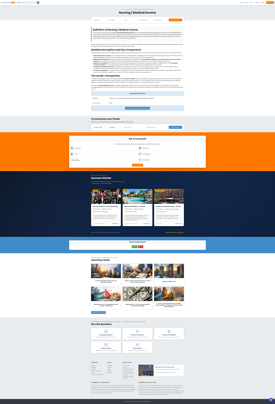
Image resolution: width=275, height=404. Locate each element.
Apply (269, 2)
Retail (140, 389)
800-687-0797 (175, 369)
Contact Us (158, 369)
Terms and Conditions (97, 374)
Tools (251, 2)
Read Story (115, 223)
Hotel (171, 389)
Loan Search (175, 127)
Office (181, 387)
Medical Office (157, 389)
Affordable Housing (149, 391)
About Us (93, 365)
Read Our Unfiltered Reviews (175, 232)
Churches (141, 391)
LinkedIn (109, 367)
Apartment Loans (127, 371)
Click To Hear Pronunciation (137, 108)
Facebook (110, 365)
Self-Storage (165, 389)
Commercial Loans (128, 369)
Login (262, 2)
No (141, 246)
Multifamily (176, 387)
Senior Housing (172, 391)
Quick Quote (175, 19)
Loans (240, 2)
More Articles (98, 312)
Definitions (129, 9)
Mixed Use (176, 389)
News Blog (110, 373)
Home (123, 9)
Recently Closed (95, 371)
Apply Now (137, 165)
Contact (257, 2)
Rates (246, 2)
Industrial (144, 389)
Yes (135, 246)
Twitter (109, 369)
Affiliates (93, 367)
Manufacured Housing (162, 391)
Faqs (92, 373)
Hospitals (150, 389)
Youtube (109, 371)
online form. (173, 372)
